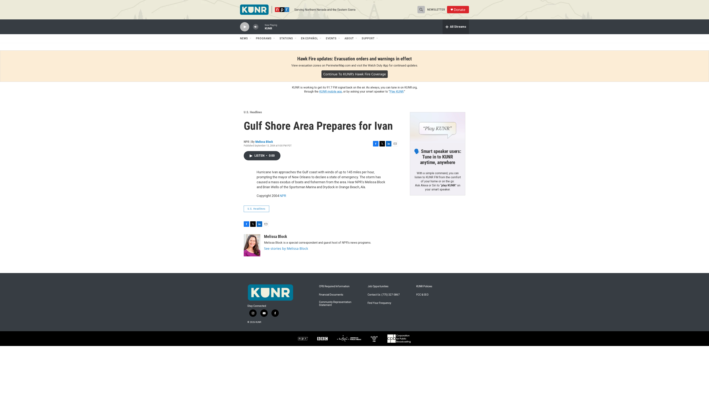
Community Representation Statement (335, 303)
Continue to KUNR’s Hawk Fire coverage (354, 74)
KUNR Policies (424, 286)
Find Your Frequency (379, 303)
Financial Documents (331, 294)
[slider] (261, 27)
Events (331, 38)
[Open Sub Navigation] (250, 38)
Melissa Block (264, 142)
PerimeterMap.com (338, 65)
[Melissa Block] (252, 245)
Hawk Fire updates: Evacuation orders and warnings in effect (354, 59)
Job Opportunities (378, 286)
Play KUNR (397, 91)
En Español (309, 38)
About (349, 38)
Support (368, 38)
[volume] (256, 27)
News (244, 38)
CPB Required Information (334, 286)
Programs (264, 38)
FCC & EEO (422, 294)
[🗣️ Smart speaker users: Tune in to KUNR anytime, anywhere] (437, 127)
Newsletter (436, 9)
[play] (245, 27)
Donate (459, 10)
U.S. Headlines (253, 112)
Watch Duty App (378, 65)
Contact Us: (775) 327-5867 (384, 294)
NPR (283, 196)
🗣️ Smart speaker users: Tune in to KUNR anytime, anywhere (437, 157)
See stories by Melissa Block (286, 248)
